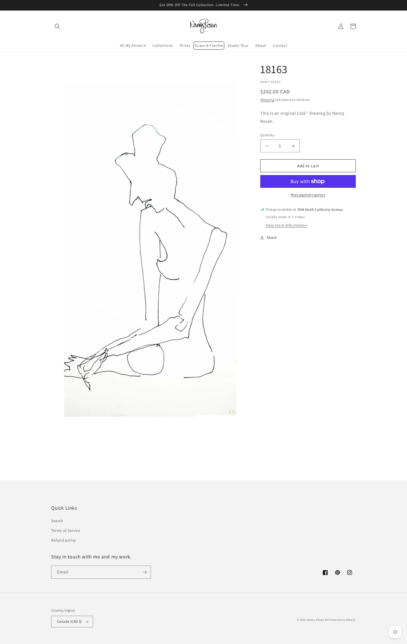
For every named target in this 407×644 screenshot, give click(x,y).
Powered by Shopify (342, 620)
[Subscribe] (144, 572)
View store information (286, 225)
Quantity (267, 135)
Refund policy (63, 540)
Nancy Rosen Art (318, 620)
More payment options (308, 195)
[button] (57, 26)
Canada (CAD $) (69, 621)
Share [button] (272, 237)
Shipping (267, 100)
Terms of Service (65, 530)
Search (57, 520)
